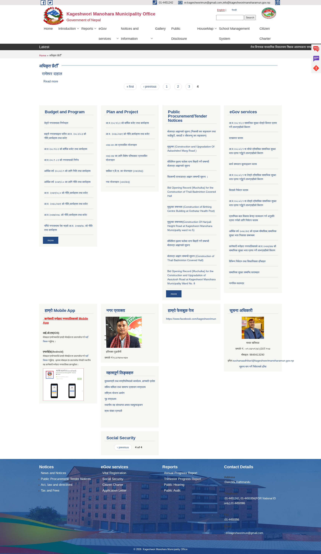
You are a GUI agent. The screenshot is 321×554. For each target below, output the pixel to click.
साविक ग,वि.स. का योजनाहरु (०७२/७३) (124, 170)
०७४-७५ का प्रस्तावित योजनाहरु (121, 144)
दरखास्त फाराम (236, 138)
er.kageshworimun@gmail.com (244, 532)
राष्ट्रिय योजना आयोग (114, 392)
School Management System (234, 34)
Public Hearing (174, 484)
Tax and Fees (50, 490)
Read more (50, 81)
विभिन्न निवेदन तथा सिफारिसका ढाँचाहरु (247, 261)
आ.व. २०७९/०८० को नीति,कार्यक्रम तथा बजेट (66, 192)
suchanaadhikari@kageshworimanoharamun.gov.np (263, 360)
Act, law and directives (56, 484)
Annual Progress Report (180, 473)
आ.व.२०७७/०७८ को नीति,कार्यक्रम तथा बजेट (65, 214)
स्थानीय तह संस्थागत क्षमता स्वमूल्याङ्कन (124, 404)
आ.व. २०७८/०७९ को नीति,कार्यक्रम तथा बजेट (66, 203)
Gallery (160, 28)
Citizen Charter (265, 34)
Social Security (112, 479)
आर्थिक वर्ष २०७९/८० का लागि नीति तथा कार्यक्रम (67, 181)
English (221, 10)
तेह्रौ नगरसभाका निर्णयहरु (56, 122)
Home (48, 28)
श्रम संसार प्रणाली (114, 410)
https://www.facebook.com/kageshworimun (191, 318)
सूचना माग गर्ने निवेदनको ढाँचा (252, 366)
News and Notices (53, 473)
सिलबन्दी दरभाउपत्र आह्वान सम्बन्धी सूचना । (187, 176)
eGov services (105, 34)
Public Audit (172, 490)
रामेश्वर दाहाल (52, 73)
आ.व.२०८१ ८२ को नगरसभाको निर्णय (61, 159)
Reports (87, 28)
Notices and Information (130, 34)
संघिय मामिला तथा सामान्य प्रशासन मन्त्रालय (125, 387)
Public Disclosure (179, 34)
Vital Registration (114, 473)
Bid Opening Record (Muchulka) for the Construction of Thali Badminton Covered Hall (191, 191)
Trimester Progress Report (182, 479)
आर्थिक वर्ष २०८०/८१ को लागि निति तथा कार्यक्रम (67, 170)
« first (130, 86)
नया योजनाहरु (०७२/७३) (118, 181)
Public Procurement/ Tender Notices (66, 479)
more (51, 240)
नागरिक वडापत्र (236, 283)
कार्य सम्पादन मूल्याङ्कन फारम (243, 164)
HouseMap (205, 28)
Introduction (67, 28)
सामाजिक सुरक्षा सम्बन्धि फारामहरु (244, 272)
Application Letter (114, 490)
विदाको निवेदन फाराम (238, 190)
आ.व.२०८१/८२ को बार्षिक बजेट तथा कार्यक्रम (65, 148)
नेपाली (234, 10)
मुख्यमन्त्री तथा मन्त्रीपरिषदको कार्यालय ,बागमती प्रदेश (130, 381)
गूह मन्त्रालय (110, 398)
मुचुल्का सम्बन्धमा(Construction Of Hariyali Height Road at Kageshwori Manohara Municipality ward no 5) (189, 226)
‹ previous (149, 86)
